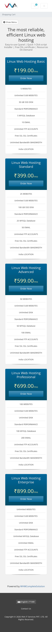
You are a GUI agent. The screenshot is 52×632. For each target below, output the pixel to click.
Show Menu (11, 22)
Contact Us (26, 608)
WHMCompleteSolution (32, 586)
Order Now (26, 78)
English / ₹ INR (27, 601)
